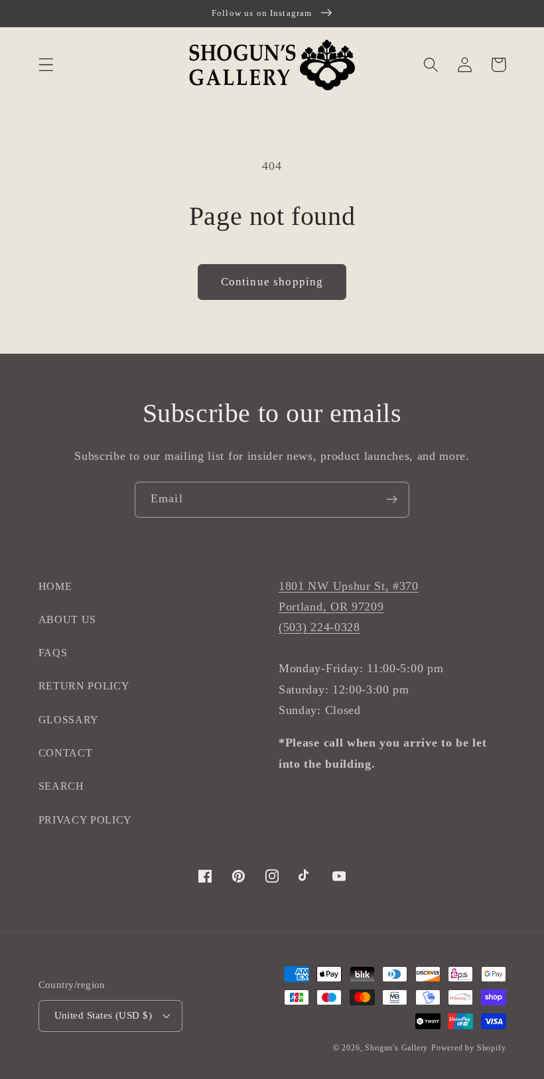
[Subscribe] (392, 500)
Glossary (69, 719)
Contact (65, 752)
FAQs (53, 652)
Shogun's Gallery (396, 1048)
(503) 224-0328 (319, 627)
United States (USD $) (103, 1015)
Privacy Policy (85, 820)
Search (61, 786)
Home (55, 586)
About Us (67, 619)
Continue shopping (272, 281)
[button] (46, 65)
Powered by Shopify (468, 1048)
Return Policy (84, 685)
